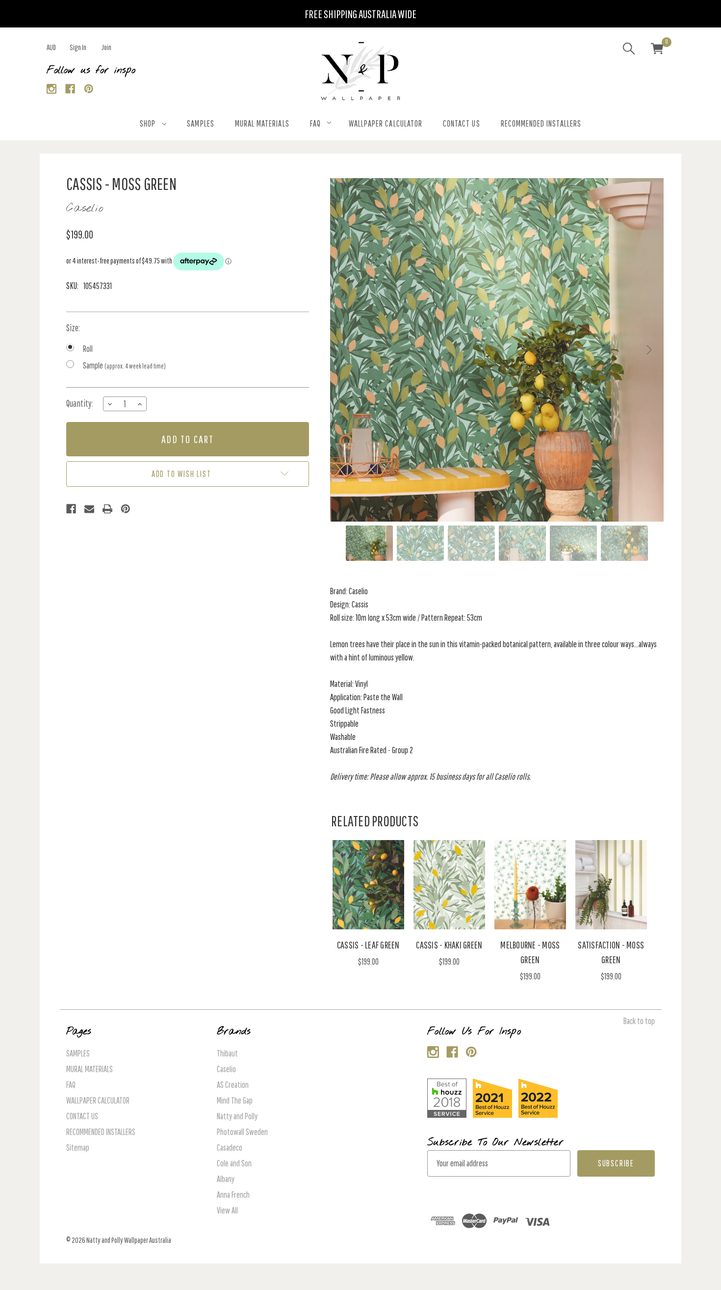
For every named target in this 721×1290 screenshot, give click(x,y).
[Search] (629, 50)
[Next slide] (648, 350)
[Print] (107, 509)
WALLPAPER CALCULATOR (385, 123)
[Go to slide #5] (573, 543)
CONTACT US (461, 123)
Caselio (226, 1069)
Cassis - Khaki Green (449, 944)
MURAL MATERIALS (262, 123)
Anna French (233, 1194)
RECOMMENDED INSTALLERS (541, 123)
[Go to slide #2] (420, 543)
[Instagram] (52, 89)
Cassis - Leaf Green (368, 944)
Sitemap (77, 1147)
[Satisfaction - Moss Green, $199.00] (611, 884)
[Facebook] (70, 89)
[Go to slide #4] (522, 543)
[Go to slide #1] (369, 543)
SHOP (147, 123)
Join (106, 47)
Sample (124, 365)
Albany (225, 1179)
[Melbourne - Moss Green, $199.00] (530, 884)
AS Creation (233, 1084)
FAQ (315, 123)
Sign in (78, 47)
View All (227, 1210)
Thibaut (227, 1053)
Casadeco (229, 1147)
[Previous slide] (345, 350)
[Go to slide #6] (624, 543)
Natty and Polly (237, 1116)
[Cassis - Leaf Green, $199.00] (368, 884)
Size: (73, 327)
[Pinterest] (89, 89)
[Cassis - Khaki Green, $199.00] (449, 884)
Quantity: (79, 403)
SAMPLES (200, 123)
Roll (88, 348)
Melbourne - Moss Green (530, 952)
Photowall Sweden (242, 1132)
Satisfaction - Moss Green (611, 952)
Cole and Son (234, 1163)
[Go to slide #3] (471, 543)
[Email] (89, 509)
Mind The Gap (235, 1100)
